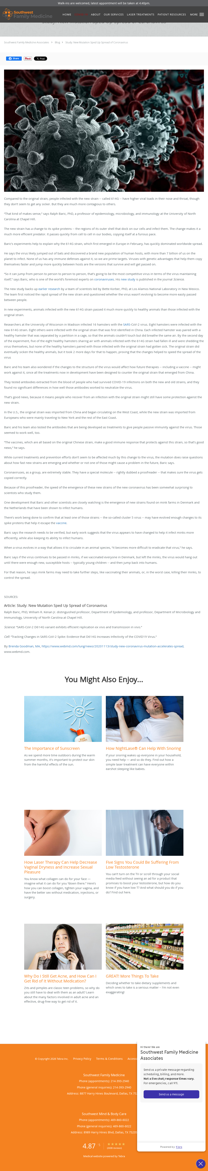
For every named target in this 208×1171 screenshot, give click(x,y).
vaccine (61, 523)
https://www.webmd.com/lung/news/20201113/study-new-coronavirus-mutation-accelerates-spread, (113, 646)
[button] (201, 14)
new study (128, 279)
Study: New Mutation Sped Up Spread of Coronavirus (96, 42)
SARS (126, 324)
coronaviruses (104, 279)
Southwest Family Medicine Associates (26, 42)
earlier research (49, 289)
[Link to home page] (26, 14)
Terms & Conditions (109, 1059)
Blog (57, 42)
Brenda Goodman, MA (24, 646)
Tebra (121, 1156)
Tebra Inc (62, 1059)
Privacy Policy (82, 1059)
